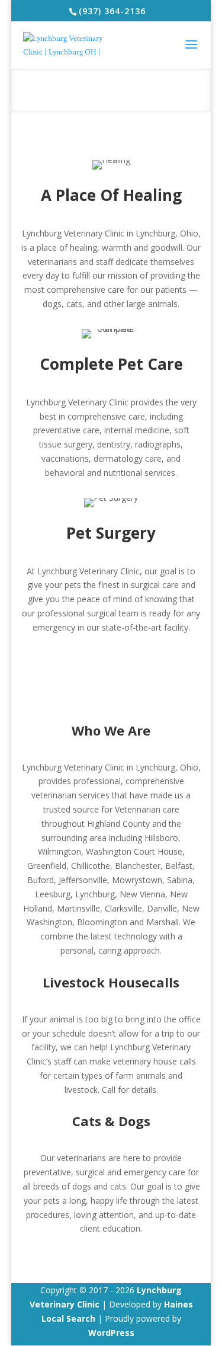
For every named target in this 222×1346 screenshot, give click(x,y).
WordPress (111, 1332)
